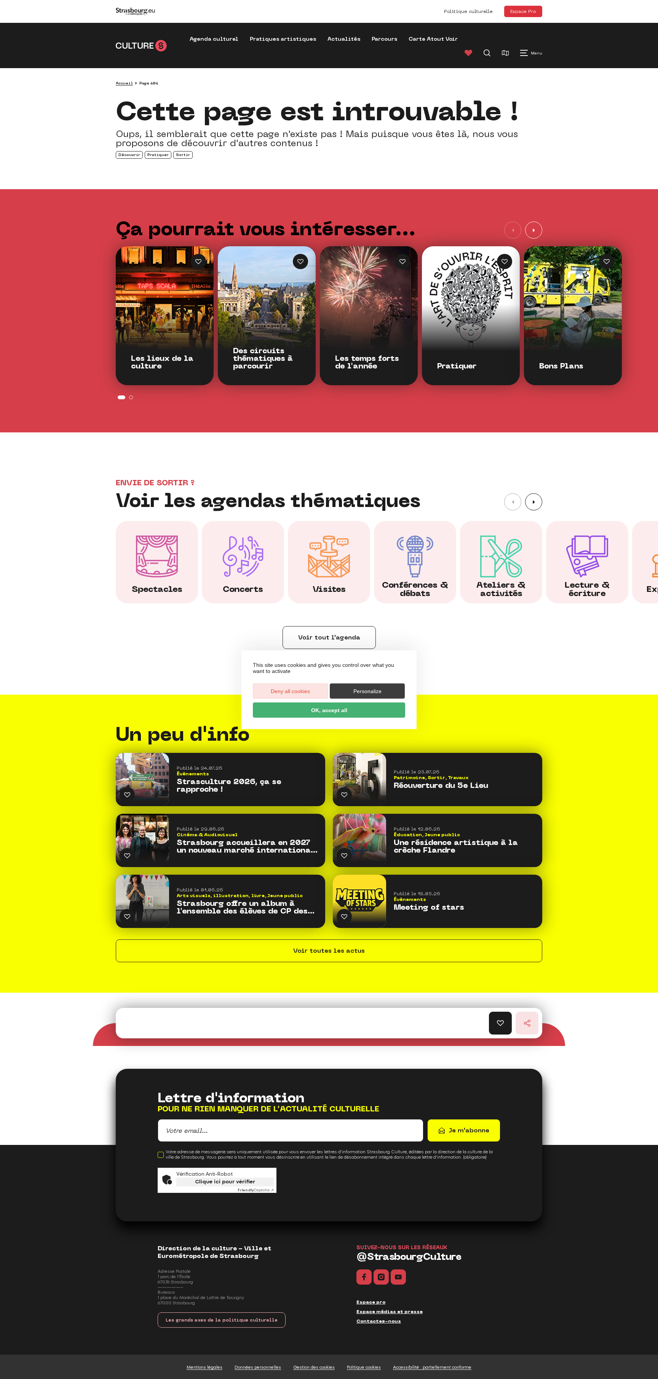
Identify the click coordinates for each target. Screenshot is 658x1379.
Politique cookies (364, 1367)
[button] (533, 230)
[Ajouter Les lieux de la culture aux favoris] (198, 261)
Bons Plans (561, 366)
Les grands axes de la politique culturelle (222, 1320)
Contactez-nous (378, 1321)
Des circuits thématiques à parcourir (263, 358)
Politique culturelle (468, 11)
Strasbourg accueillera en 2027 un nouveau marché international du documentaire (246, 846)
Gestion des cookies (314, 1367)
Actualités (343, 38)
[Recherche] (487, 52)
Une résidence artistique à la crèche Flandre (456, 846)
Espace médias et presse (389, 1312)
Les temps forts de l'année (367, 362)
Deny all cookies (290, 691)
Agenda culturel (214, 38)
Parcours (384, 38)
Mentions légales (204, 1367)
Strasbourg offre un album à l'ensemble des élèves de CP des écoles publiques (242, 907)
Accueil (124, 83)
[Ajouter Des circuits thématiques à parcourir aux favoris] (300, 261)
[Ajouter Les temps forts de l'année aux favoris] (402, 261)
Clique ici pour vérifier (225, 1181)
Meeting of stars (429, 907)
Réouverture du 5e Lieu (441, 785)
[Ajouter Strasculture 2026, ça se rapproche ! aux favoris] (127, 794)
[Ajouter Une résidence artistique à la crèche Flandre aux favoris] (344, 855)
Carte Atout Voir (433, 38)
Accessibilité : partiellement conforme (432, 1367)
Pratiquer (456, 366)
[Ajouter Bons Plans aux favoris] (606, 261)
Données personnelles (258, 1367)
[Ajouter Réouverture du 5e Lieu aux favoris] (344, 794)
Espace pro (370, 1302)
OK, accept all (329, 710)
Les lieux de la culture (162, 362)
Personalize (367, 691)
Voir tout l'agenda (329, 637)
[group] (157, 562)
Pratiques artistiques (283, 38)
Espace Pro (523, 11)
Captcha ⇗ (256, 1190)
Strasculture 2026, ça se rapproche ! (229, 785)
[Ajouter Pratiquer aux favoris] (504, 261)
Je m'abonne (469, 1130)
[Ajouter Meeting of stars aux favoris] (344, 916)
